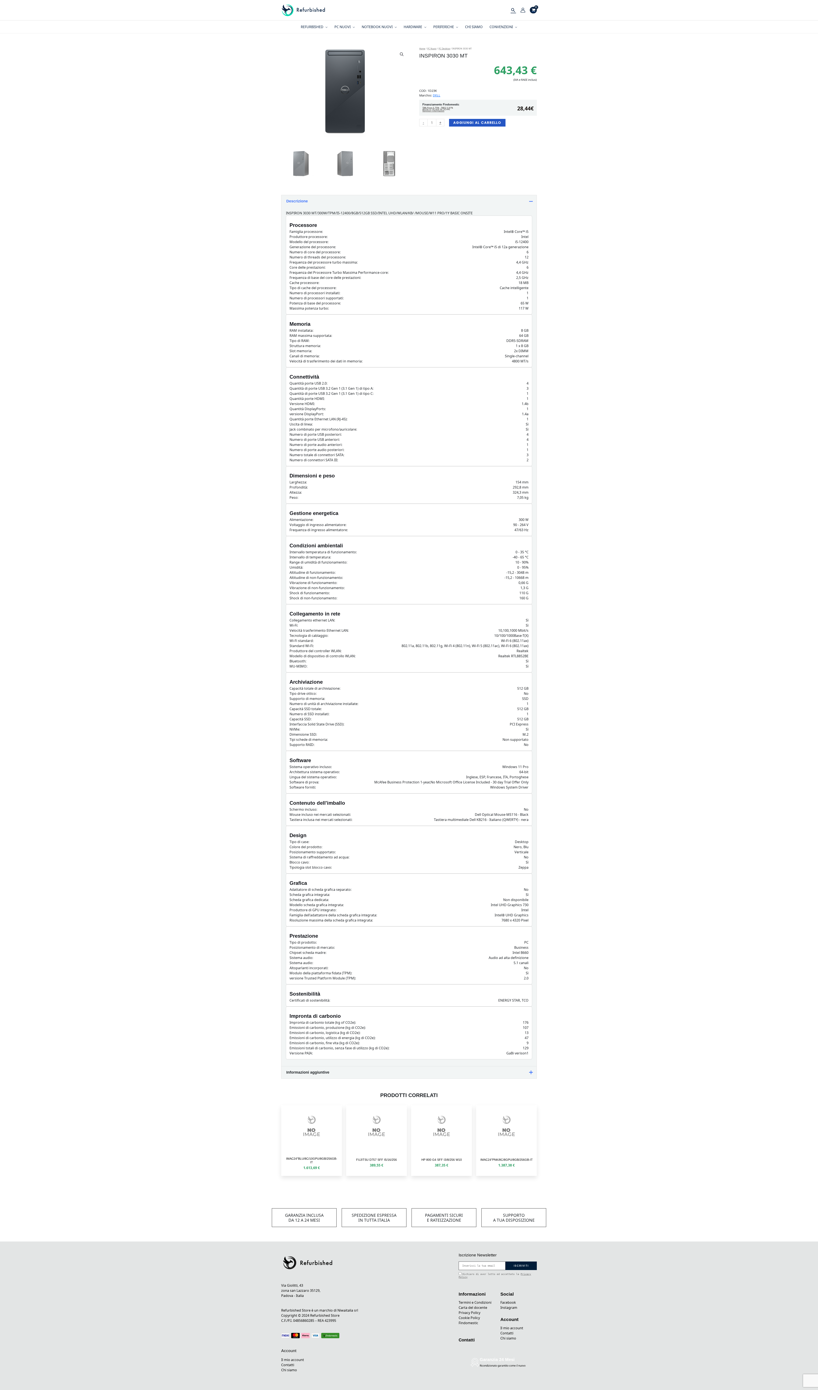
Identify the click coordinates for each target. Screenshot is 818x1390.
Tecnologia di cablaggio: (308, 635)
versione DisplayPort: (306, 414)
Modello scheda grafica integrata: (316, 905)
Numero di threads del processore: (317, 257)
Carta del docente (473, 1307)
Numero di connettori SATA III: (313, 460)
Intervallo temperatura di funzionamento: (323, 552)
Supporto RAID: (301, 744)
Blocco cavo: (299, 862)
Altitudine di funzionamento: (312, 572)
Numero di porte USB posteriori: (315, 434)
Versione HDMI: (302, 403)
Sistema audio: (301, 957)
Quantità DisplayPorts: (307, 409)
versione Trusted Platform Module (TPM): (322, 978)
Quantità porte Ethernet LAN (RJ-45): (318, 419)
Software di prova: (304, 782)
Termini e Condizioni (475, 1302)
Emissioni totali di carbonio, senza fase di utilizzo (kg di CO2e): (339, 1048)
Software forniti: (302, 787)
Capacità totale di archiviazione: (314, 688)
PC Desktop (444, 48)
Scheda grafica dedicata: (309, 899)
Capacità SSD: (300, 719)
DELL (436, 95)
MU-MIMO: (298, 666)
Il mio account (292, 1359)
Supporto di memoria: (307, 698)
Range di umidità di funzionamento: (318, 562)
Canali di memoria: (304, 356)
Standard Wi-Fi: (301, 645)
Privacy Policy (469, 1312)
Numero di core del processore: (315, 252)
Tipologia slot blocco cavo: (310, 867)
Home (422, 48)
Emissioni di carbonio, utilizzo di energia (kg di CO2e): (332, 1037)
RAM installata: (301, 330)
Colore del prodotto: (305, 847)
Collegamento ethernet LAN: (312, 620)
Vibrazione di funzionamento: (313, 582)
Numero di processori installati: (314, 293)
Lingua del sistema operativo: (313, 777)
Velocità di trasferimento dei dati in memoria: (326, 361)
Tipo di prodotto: (303, 942)
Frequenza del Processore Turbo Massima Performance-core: (339, 272)
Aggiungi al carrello (477, 122)
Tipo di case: (299, 841)
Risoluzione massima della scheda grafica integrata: (331, 920)
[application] (325, 26)
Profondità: (298, 487)
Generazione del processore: (312, 247)
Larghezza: (298, 482)
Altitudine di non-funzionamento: (316, 577)
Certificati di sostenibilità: (309, 1000)
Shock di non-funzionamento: (313, 598)
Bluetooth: (297, 661)
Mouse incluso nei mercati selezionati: (320, 814)
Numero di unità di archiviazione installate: (323, 703)
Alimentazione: (301, 519)
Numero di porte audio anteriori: (315, 444)
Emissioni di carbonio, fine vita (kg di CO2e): (324, 1043)
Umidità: (296, 567)
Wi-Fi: (293, 625)
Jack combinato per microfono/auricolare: (323, 429)
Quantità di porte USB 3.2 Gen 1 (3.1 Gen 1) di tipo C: (331, 393)
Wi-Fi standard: (301, 640)
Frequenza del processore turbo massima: (323, 262)
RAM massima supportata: (310, 335)
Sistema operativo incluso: (310, 766)
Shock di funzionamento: (309, 593)
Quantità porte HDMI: (307, 398)
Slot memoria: (300, 351)
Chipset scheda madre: (307, 952)
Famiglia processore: (306, 231)
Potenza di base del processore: (315, 303)
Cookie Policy (469, 1317)
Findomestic (468, 1323)
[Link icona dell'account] (523, 10)
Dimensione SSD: (303, 734)
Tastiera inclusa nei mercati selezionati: (320, 819)
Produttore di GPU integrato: (312, 910)
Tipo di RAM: (299, 340)
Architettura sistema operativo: (314, 772)
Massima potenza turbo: (309, 308)
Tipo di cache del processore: (312, 287)
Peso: (293, 497)
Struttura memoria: (305, 345)
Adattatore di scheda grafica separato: (320, 889)
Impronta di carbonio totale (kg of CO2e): (322, 1022)
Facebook (508, 1302)
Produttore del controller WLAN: (315, 651)
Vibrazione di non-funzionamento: (317, 587)
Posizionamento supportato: (312, 852)
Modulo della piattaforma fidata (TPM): (320, 973)
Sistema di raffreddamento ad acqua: (319, 857)
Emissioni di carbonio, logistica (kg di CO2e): (324, 1032)
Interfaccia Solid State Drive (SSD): (316, 724)
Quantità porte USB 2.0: (308, 383)
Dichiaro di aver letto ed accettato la (495, 1275)
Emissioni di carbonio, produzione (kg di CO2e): (327, 1027)
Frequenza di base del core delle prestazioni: (325, 277)
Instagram (508, 1307)
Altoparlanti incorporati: (308, 968)
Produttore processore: (308, 236)
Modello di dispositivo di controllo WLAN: (322, 656)
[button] (402, 54)
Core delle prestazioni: (307, 267)
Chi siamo (289, 1370)
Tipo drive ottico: (303, 693)
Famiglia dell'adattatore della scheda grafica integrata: (333, 915)
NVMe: (294, 729)
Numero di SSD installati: (309, 714)
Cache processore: (304, 282)
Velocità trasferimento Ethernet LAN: (319, 630)
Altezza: (295, 492)
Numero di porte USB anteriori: (314, 439)
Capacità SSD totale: (305, 709)
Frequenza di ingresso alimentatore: (318, 530)
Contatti (287, 1365)
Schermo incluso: (303, 809)
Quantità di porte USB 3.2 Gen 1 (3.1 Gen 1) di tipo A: (331, 388)
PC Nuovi (431, 48)
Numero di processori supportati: (316, 298)
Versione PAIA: (301, 1053)
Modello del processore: (308, 241)
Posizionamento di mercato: (312, 947)
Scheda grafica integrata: (309, 894)
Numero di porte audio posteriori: (316, 449)
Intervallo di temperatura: (310, 557)
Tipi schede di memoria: (308, 739)
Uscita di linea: (301, 424)
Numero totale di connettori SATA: (316, 455)
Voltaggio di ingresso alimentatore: (317, 524)
